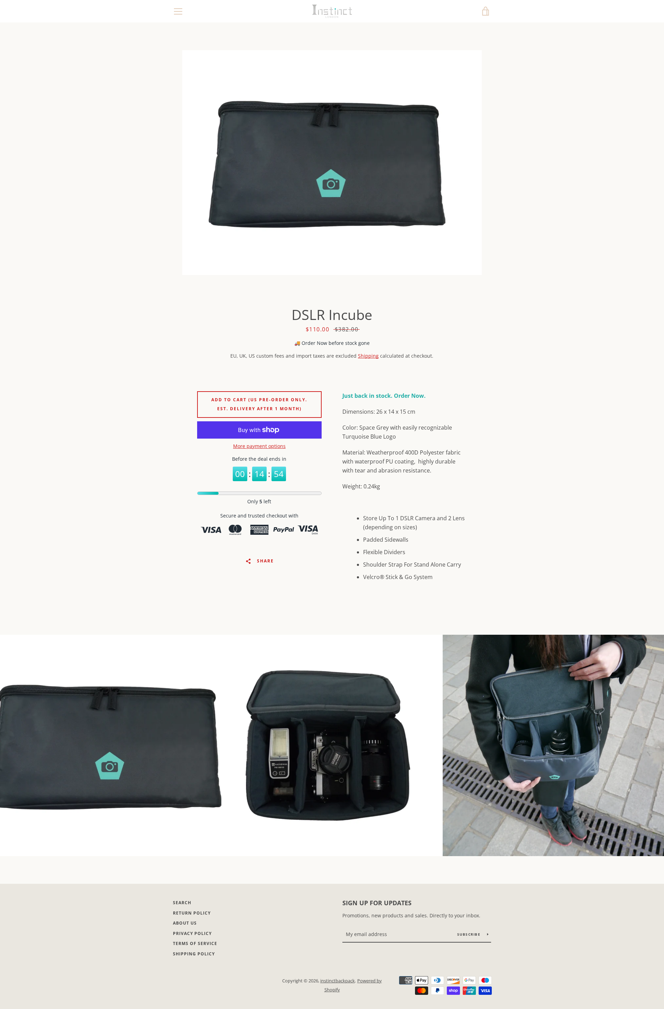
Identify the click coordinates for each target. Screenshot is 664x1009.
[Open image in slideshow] (332, 162)
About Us (185, 923)
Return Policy (192, 913)
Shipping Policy (194, 954)
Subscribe (469, 934)
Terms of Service (195, 943)
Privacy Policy (192, 933)
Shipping (368, 355)
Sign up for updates (377, 903)
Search (182, 903)
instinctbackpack (337, 981)
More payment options (259, 446)
